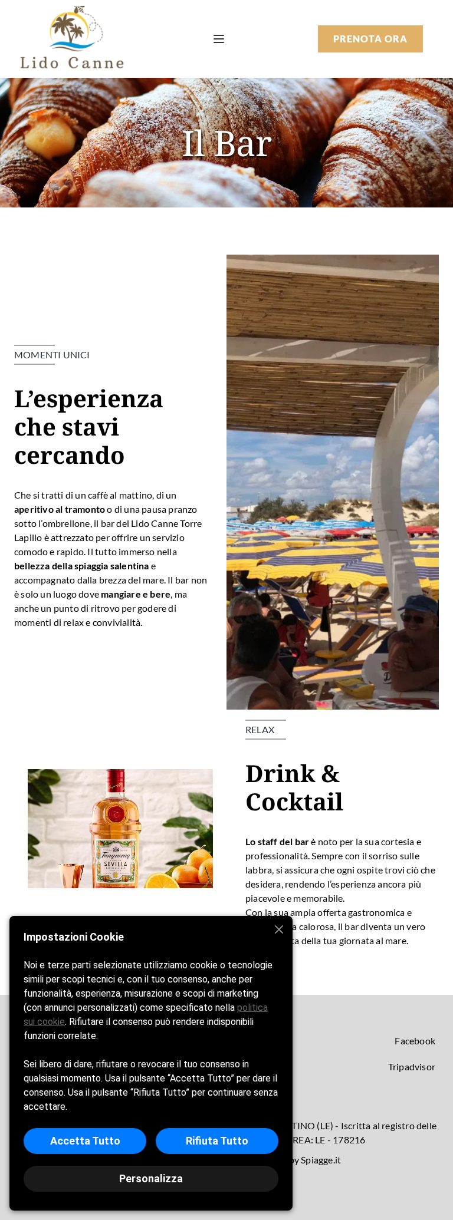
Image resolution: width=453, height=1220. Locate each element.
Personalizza (151, 1178)
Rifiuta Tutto (217, 1141)
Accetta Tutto (85, 1141)
